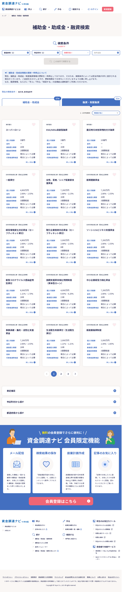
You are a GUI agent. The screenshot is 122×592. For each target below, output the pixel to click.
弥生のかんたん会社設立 (102, 525)
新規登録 (108, 9)
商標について (97, 577)
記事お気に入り (40, 529)
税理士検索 (97, 537)
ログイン (94, 9)
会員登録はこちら (60, 501)
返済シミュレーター (41, 547)
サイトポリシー (13, 577)
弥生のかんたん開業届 (101, 529)
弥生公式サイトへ (60, 582)
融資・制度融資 (91, 102)
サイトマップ (64, 577)
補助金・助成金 (31, 102)
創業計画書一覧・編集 (71, 529)
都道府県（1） (9, 52)
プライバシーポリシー (27, 577)
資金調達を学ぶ (40, 525)
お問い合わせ (107, 577)
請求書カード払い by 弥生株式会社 (104, 552)
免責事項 (39, 577)
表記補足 (11, 390)
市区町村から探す (15, 401)
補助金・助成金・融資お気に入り (45, 551)
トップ (4, 16)
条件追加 (97, 52)
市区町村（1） (39, 52)
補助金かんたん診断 (41, 543)
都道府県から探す (15, 412)
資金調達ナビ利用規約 (51, 577)
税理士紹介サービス (100, 533)
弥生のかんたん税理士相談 (102, 541)
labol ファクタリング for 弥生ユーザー (104, 558)
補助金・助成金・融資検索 (43, 539)
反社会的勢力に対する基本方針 (81, 577)
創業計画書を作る (70, 525)
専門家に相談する (70, 539)
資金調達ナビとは (12, 9)
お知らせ (7, 530)
